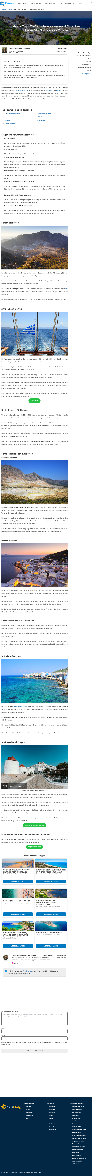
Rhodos (58, 90)
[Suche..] (90, 3)
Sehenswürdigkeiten (44, 114)
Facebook (52, 1106)
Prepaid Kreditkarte (78, 1141)
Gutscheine (35, 4)
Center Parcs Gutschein (79, 1158)
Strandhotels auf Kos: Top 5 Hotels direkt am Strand (16, 871)
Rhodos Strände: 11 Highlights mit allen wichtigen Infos (46, 902)
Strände (40, 117)
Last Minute (75, 1115)
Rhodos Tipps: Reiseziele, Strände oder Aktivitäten (15, 934)
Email (3, 1035)
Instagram (20, 51)
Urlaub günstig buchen (79, 1129)
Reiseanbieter (76, 1132)
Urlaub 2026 (76, 1121)
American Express (77, 1149)
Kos (47, 90)
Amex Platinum (76, 1155)
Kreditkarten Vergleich (79, 1135)
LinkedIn (13, 51)
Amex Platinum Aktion (79, 1146)
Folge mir (15, 963)
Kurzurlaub (75, 1124)
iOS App (51, 1126)
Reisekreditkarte (28, 971)
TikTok (51, 1115)
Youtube (51, 1118)
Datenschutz (30, 1115)
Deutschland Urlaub (78, 1106)
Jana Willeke (26, 48)
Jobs (27, 1118)
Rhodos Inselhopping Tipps (49, 933)
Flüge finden (34, 400)
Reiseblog (69, 4)
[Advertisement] (34, 996)
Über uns (29, 1106)
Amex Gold (75, 1152)
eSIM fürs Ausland (77, 1164)
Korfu (50, 90)
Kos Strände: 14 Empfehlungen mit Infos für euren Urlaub (51, 871)
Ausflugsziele (41, 120)
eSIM (60, 4)
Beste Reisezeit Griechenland (17, 900)
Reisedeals (23, 4)
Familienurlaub (76, 1126)
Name (3, 1028)
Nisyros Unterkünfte (34, 847)
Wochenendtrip (76, 1112)
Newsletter (52, 1129)
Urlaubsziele (76, 1118)
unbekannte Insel (23, 90)
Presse (28, 1109)
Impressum (29, 1112)
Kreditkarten (50, 4)
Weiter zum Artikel (18, 881)
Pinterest (52, 1109)
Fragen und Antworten (12, 114)
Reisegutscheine (77, 1161)
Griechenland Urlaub (20, 706)
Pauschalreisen (77, 1109)
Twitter (51, 1121)
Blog (10, 9)
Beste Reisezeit (10, 123)
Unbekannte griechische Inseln (34, 825)
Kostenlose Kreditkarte (79, 1138)
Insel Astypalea (34, 818)
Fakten (7, 117)
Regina (65, 48)
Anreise (8, 120)
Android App (53, 1124)
